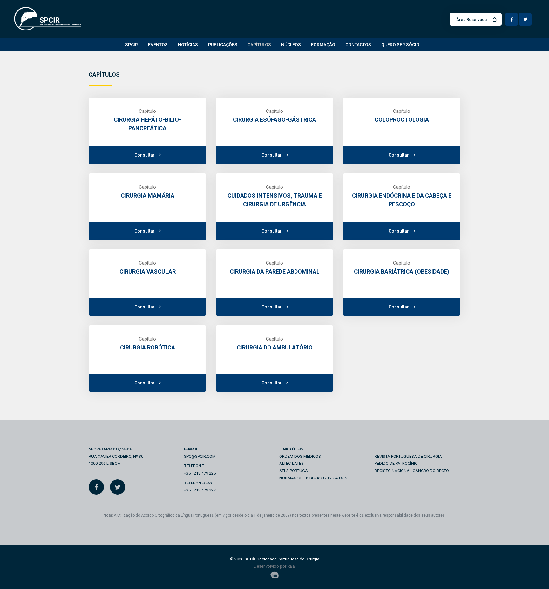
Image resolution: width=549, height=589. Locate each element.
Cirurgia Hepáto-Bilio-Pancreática (147, 124)
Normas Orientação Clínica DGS (313, 478)
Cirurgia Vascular (147, 271)
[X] (117, 487)
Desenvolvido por (274, 566)
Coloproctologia (402, 119)
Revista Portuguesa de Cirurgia (408, 456)
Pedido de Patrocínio (396, 463)
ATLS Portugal (294, 470)
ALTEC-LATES (291, 463)
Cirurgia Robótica (147, 347)
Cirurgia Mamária (147, 195)
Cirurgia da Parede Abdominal (275, 271)
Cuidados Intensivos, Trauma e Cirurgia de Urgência (274, 199)
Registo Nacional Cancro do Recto (412, 470)
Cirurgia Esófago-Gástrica (274, 119)
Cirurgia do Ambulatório (275, 347)
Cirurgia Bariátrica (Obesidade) (401, 271)
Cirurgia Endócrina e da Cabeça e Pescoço (401, 199)
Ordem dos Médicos (300, 456)
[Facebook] (96, 487)
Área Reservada (472, 19)
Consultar (145, 155)
